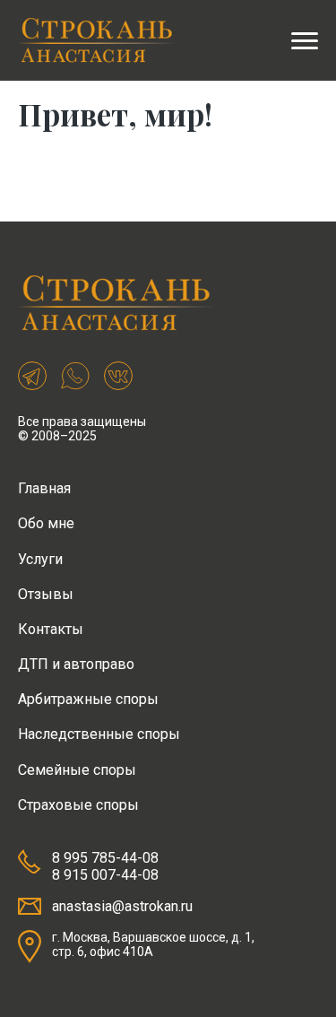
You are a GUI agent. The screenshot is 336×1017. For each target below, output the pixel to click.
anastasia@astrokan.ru (122, 906)
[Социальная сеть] (32, 377)
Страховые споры (78, 804)
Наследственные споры (99, 734)
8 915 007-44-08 (105, 874)
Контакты (50, 629)
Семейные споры (77, 769)
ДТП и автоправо (76, 664)
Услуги (40, 559)
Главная (44, 488)
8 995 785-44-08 (105, 857)
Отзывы (45, 594)
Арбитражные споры (88, 699)
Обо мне (46, 523)
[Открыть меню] (304, 40)
